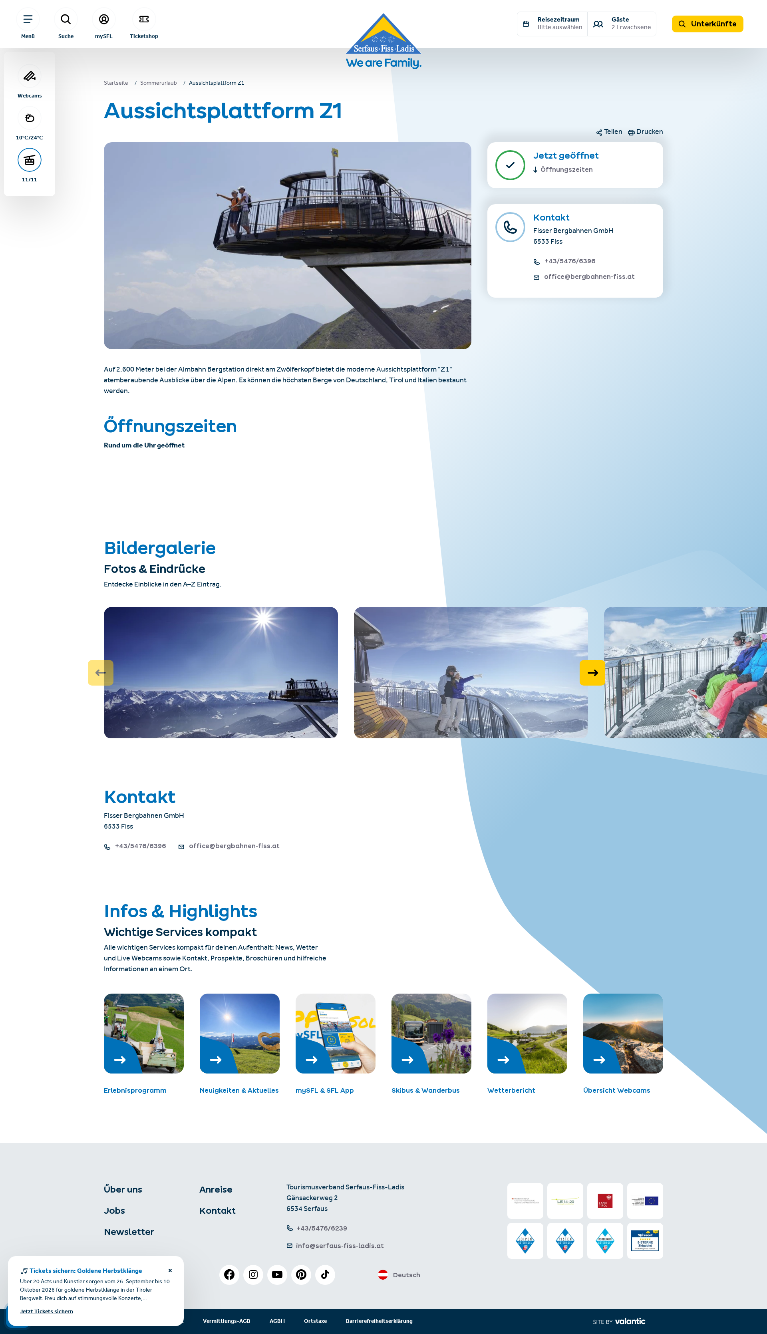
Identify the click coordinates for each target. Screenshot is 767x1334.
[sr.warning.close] (170, 1271)
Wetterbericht (511, 1090)
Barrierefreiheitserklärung (379, 1321)
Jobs (114, 1210)
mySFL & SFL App (325, 1090)
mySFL (104, 36)
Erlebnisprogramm (135, 1090)
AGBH (277, 1321)
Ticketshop (144, 36)
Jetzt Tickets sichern (46, 1312)
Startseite (116, 84)
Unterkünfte (713, 23)
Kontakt (217, 1210)
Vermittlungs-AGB (226, 1321)
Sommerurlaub (158, 84)
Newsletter (129, 1232)
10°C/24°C (29, 137)
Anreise (215, 1189)
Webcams (30, 95)
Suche (66, 36)
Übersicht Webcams (616, 1090)
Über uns (123, 1189)
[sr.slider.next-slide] (592, 673)
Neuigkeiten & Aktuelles (239, 1090)
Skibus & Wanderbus (425, 1090)
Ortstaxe (315, 1321)
